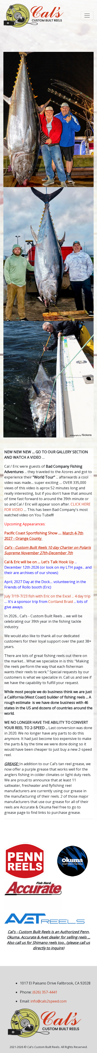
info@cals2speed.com (48, 1001)
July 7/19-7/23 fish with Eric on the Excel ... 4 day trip (47, 596)
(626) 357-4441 (44, 992)
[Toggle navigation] (87, 15)
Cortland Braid (60, 601)
